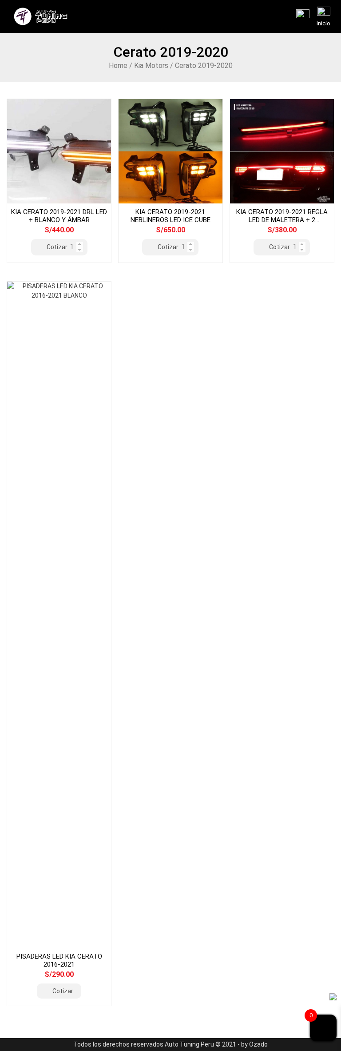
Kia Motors (151, 65)
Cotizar (57, 247)
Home (118, 65)
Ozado (258, 1044)
